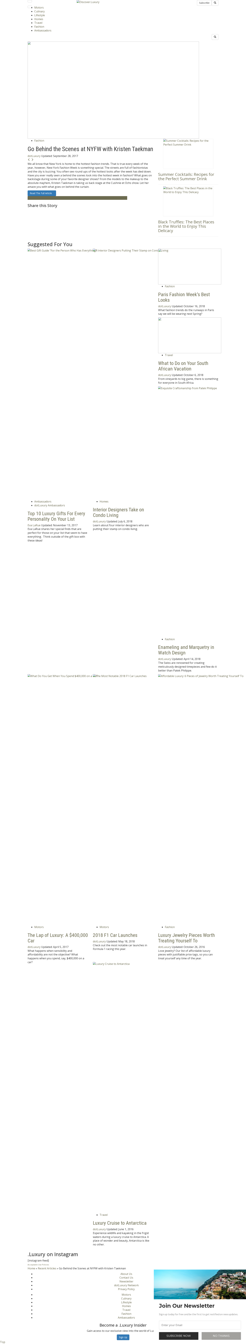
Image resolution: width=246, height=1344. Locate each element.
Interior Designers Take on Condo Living (118, 512)
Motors (39, 7)
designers (34, 198)
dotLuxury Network (126, 1285)
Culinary (39, 11)
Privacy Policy (126, 1289)
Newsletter (126, 1281)
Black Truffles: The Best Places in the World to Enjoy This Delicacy (186, 226)
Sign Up (123, 1337)
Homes (38, 19)
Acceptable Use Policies (38, 1264)
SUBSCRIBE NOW (179, 1335)
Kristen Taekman (78, 198)
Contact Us (126, 1277)
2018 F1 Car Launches (115, 935)
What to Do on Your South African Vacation (183, 366)
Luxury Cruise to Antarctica (120, 1223)
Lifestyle (39, 15)
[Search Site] (215, 3)
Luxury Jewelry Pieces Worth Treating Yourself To (186, 938)
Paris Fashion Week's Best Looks (184, 297)
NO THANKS (221, 1335)
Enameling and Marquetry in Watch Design (186, 650)
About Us (126, 1274)
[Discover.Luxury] (88, 2)
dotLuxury (34, 156)
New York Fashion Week (104, 198)
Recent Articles (47, 1268)
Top (2, 1342)
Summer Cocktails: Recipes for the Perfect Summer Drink (186, 176)
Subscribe (204, 2)
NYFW (123, 198)
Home (31, 1268)
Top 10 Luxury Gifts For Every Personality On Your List (56, 516)
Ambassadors (42, 30)
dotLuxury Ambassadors (49, 505)
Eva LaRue (34, 525)
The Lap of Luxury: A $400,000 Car (58, 938)
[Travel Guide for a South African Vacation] (189, 335)
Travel (38, 23)
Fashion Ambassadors (54, 198)
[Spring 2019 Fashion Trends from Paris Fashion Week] (189, 266)
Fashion (39, 26)
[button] (200, 1306)
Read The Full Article (42, 193)
